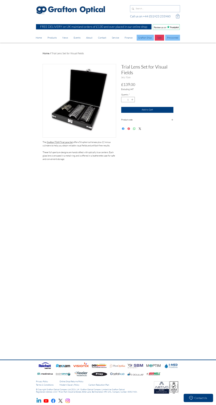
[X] (60, 401)
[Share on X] (140, 128)
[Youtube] (46, 401)
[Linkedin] (39, 401)
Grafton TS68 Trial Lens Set (60, 142)
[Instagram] (68, 401)
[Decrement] (123, 99)
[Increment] (132, 99)
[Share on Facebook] (123, 128)
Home (46, 53)
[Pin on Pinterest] (128, 128)
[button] (178, 16)
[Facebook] (53, 401)
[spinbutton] (128, 99)
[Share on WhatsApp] (134, 128)
